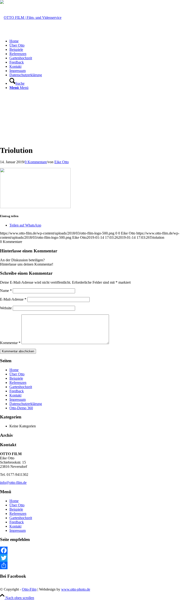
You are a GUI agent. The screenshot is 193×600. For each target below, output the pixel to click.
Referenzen (17, 383)
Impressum (17, 399)
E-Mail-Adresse (13, 299)
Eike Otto (61, 162)
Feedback (16, 391)
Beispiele (16, 378)
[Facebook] (96, 550)
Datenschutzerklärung (25, 404)
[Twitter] (96, 558)
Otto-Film (29, 589)
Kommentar (10, 343)
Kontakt (15, 395)
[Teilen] (96, 565)
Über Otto (16, 374)
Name (6, 291)
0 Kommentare (36, 162)
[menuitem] (101, 41)
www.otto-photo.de (75, 589)
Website (6, 308)
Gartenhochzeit (20, 387)
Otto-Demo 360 (21, 408)
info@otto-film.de (13, 483)
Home (14, 370)
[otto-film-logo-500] (30, 18)
